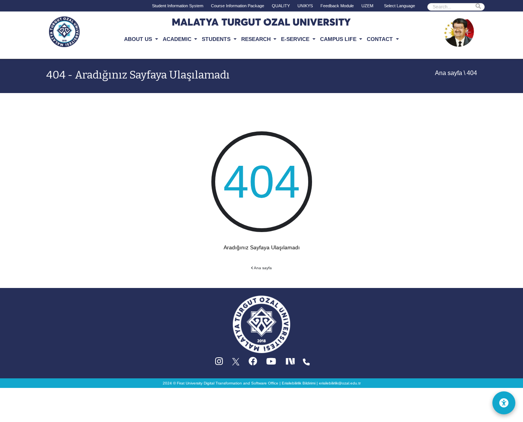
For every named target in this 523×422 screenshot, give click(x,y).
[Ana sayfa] (261, 324)
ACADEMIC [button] (178, 39)
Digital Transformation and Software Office (241, 383)
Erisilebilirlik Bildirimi (298, 383)
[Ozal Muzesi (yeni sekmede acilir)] (458, 31)
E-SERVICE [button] (296, 39)
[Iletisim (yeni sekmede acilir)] (306, 363)
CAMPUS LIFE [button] (339, 39)
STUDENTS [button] (217, 39)
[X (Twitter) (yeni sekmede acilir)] (236, 363)
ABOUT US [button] (139, 39)
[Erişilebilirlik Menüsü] (503, 402)
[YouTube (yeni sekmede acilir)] (271, 363)
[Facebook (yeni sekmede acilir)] (253, 363)
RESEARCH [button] (256, 39)
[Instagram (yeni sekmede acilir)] (219, 363)
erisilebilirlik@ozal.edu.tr (340, 383)
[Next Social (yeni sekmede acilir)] (291, 363)
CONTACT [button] (380, 39)
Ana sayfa (448, 73)
